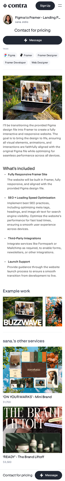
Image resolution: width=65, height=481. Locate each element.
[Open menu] (60, 5)
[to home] (15, 6)
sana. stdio (21, 21)
